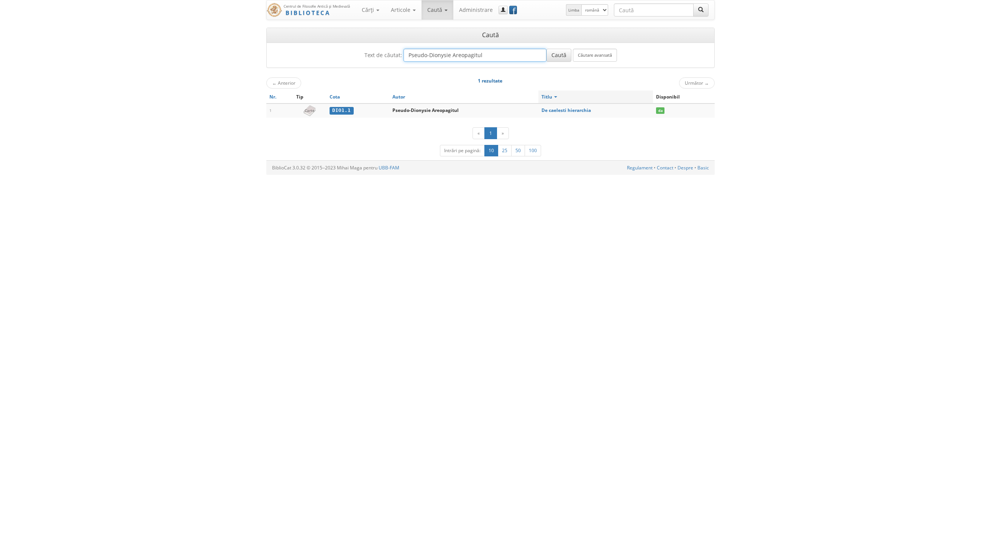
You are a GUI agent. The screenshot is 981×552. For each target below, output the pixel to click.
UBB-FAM (389, 167)
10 (491, 150)
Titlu (547, 97)
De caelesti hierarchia (566, 110)
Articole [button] (401, 9)
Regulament (640, 167)
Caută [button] (435, 9)
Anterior (283, 83)
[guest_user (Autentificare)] (503, 10)
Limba (573, 10)
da (660, 110)
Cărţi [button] (369, 9)
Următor (697, 83)
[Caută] (701, 9)
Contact (665, 167)
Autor (398, 97)
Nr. (272, 97)
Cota (335, 97)
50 (518, 150)
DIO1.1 (341, 110)
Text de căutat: (383, 55)
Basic (703, 167)
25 (504, 150)
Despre (685, 167)
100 (533, 150)
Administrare (476, 9)
